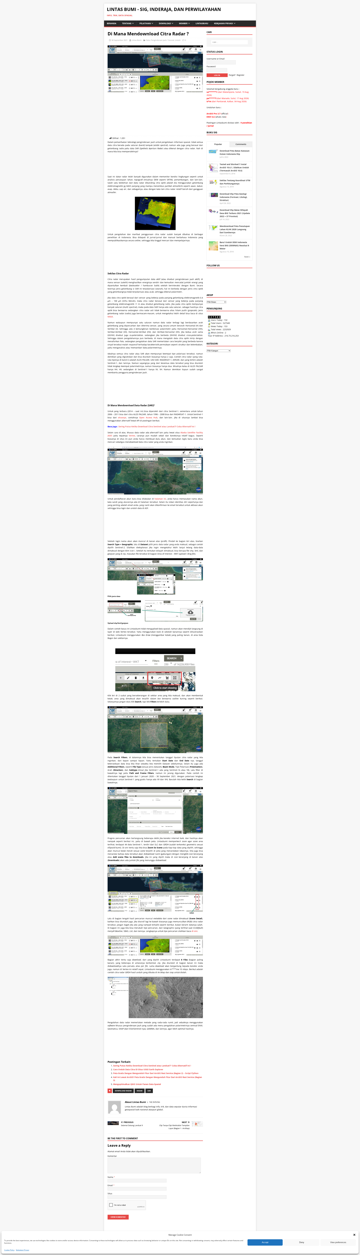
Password (211, 66)
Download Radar (123, 1091)
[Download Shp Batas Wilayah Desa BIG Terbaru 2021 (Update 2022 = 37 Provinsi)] (213, 211)
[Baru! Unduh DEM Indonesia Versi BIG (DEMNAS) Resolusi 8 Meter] (213, 249)
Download (165, 23)
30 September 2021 (120, 40)
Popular (218, 144)
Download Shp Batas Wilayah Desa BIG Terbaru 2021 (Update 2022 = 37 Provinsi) (235, 213)
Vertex (132, 435)
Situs (110, 1193)
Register (240, 75)
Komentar (112, 1156)
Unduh (178, 40)
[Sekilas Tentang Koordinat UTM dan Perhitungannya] (213, 183)
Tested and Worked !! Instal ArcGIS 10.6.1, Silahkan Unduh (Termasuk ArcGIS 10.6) (234, 167)
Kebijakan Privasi (22, 1250)
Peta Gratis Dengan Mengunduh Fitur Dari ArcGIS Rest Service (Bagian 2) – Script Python (155, 1073)
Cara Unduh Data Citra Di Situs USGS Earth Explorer (138, 1069)
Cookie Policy (9, 1250)
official (224, 113)
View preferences (338, 1242)
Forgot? (232, 75)
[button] (354, 1234)
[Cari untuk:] (229, 42)
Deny (301, 1242)
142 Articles (154, 1102)
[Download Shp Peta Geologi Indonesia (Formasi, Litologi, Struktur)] (213, 195)
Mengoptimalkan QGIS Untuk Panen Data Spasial (137, 1084)
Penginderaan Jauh (159, 40)
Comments (241, 144)
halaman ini (160, 498)
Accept (265, 1242)
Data (148, 40)
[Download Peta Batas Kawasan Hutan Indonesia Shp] (213, 151)
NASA (110, 316)
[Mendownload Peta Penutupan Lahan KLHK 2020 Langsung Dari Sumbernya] (213, 228)
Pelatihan (145, 23)
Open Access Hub (148, 417)
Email (110, 1185)
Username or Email (216, 58)
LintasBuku (202, 23)
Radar (139, 1091)
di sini (194, 931)
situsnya (122, 417)
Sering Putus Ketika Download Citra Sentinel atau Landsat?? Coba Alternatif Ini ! (157, 426)
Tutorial (170, 40)
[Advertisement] (155, 114)
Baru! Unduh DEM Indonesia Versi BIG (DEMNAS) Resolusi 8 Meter (234, 245)
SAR (149, 1091)
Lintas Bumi (136, 40)
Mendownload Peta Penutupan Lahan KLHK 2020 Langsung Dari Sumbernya (235, 229)
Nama (111, 1177)
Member (183, 23)
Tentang (126, 23)
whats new (221, 116)
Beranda (111, 23)
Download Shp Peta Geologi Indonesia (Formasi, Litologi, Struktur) (233, 197)
